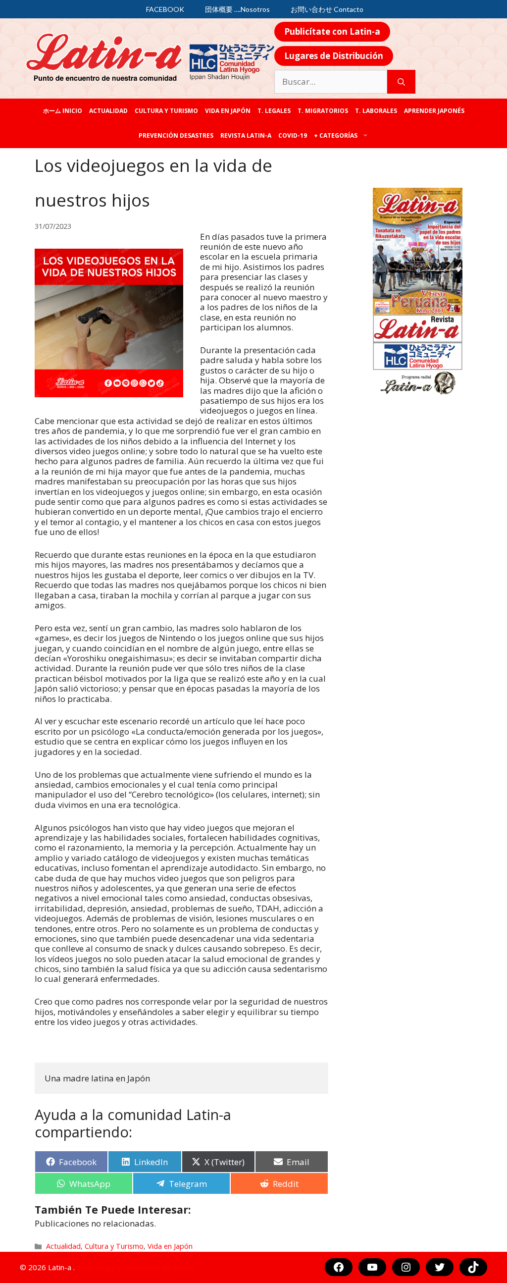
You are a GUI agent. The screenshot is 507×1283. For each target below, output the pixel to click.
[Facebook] (339, 1267)
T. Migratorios (323, 111)
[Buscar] (401, 82)
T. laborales (376, 111)
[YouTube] (372, 1267)
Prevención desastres (176, 135)
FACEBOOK (165, 9)
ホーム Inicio (62, 111)
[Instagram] (406, 1267)
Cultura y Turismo (166, 111)
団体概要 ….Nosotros (237, 9)
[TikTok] (473, 1267)
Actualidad (108, 111)
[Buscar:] (330, 82)
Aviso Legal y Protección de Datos (135, 1267)
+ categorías (335, 135)
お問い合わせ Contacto (327, 9)
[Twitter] (440, 1267)
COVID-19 (292, 135)
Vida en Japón (228, 111)
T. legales (274, 111)
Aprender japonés (434, 111)
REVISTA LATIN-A (245, 135)
